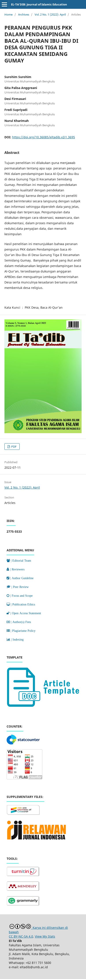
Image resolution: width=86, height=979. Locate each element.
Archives (23, 14)
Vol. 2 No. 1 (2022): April (50, 14)
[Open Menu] (4, 4)
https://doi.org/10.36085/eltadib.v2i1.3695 (43, 137)
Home (8, 14)
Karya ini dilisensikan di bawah (38, 930)
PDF (14, 447)
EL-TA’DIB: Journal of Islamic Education (39, 4)
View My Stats (45, 936)
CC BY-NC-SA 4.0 (21, 936)
